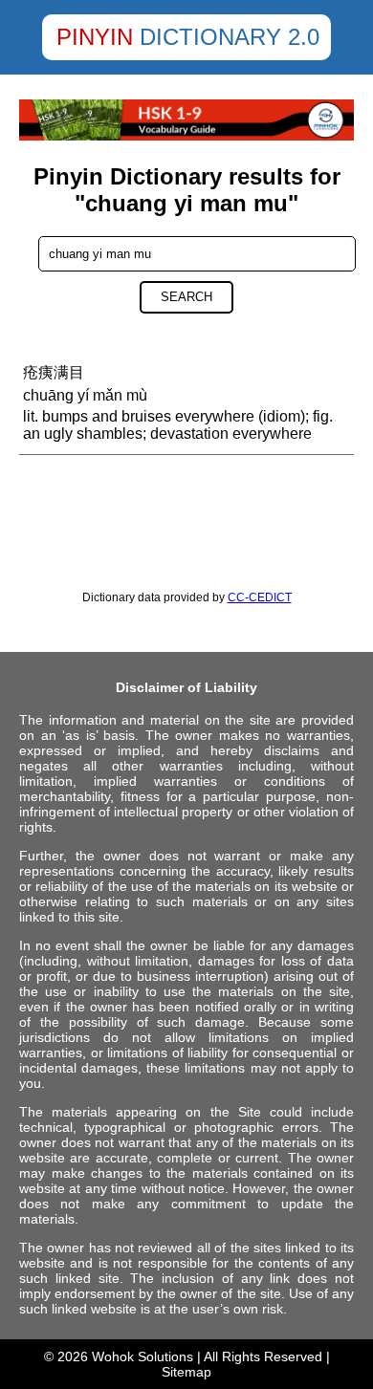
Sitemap (186, 1371)
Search (186, 297)
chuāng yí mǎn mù (85, 395)
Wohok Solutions (142, 1356)
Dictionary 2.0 (229, 37)
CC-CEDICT (260, 597)
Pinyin (94, 37)
